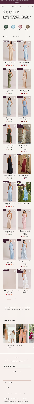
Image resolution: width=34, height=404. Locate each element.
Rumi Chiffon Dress (9, 146)
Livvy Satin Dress (24, 90)
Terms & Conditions (23, 398)
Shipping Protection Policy (10, 401)
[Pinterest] (16, 394)
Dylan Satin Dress (10, 203)
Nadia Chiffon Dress (24, 118)
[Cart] (32, 6)
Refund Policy (20, 399)
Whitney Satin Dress (9, 291)
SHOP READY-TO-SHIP (22, 346)
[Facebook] (8, 394)
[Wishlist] (29, 6)
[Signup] (29, 366)
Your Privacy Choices (16, 403)
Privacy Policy (11, 399)
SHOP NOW (17, 2)
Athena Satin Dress (9, 62)
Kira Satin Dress (9, 231)
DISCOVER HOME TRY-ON (9, 346)
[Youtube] (20, 394)
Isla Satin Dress (9, 118)
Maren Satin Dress (24, 175)
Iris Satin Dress (10, 90)
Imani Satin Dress (10, 261)
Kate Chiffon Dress (9, 175)
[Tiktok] (24, 394)
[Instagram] (12, 394)
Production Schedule (23, 401)
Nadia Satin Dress (24, 62)
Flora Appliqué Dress (24, 203)
